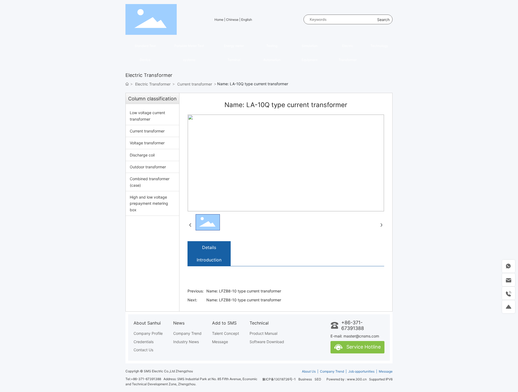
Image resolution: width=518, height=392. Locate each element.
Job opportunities (361, 371)
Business (305, 379)
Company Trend (332, 371)
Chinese (232, 20)
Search (383, 19)
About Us (309, 371)
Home (219, 20)
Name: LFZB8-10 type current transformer (243, 291)
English (246, 20)
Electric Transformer (153, 84)
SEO (318, 379)
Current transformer (194, 84)
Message (386, 371)
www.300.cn (357, 379)
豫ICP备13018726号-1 (279, 379)
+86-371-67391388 (352, 325)
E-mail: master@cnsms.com (354, 336)
